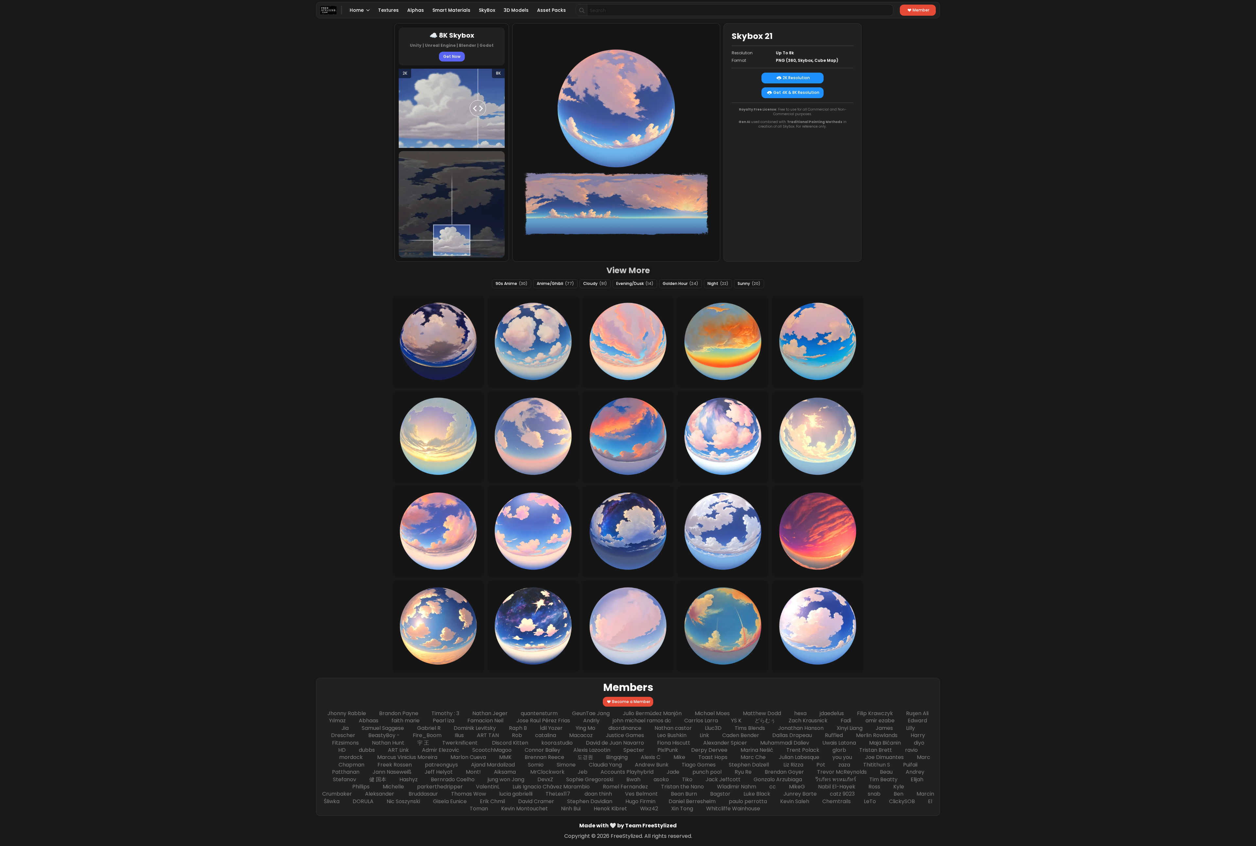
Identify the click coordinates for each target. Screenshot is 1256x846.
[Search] (582, 10)
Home (357, 10)
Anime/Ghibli (555, 283)
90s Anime (512, 283)
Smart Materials (451, 10)
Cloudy (595, 283)
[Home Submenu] (368, 10)
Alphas (415, 10)
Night (717, 283)
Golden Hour (680, 283)
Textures (388, 10)
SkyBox (487, 10)
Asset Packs (551, 10)
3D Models (516, 10)
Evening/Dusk (635, 283)
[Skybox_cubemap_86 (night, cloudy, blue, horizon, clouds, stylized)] (533, 626)
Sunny (749, 283)
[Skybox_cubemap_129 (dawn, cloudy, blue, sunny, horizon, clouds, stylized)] (438, 531)
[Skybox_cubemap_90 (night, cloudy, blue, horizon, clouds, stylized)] (628, 531)
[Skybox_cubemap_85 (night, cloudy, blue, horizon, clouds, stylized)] (438, 342)
